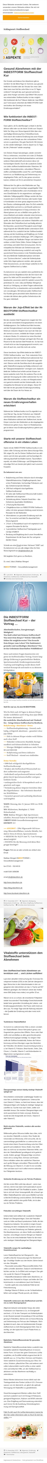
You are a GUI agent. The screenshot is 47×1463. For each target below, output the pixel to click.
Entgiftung (30, 903)
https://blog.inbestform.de (13, 888)
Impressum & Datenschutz (12, 1460)
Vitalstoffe (34, 577)
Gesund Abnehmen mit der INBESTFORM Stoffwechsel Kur (23, 72)
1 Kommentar (10, 1454)
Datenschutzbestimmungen (24, 13)
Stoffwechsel (15, 577)
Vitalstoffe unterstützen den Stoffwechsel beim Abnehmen (23, 956)
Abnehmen (7, 577)
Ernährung (35, 575)
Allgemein (19, 575)
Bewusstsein (27, 575)
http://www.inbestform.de (13, 882)
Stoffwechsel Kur (25, 577)
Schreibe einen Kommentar (14, 579)
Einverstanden (23, 17)
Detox (24, 903)
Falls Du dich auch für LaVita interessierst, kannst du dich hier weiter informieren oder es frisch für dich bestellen (23, 1414)
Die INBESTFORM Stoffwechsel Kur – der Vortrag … (19, 620)
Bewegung (32, 901)
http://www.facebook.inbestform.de (16, 893)
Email (19, 545)
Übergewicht (24, 1452)
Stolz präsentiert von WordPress (32, 1460)
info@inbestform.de (25, 551)
